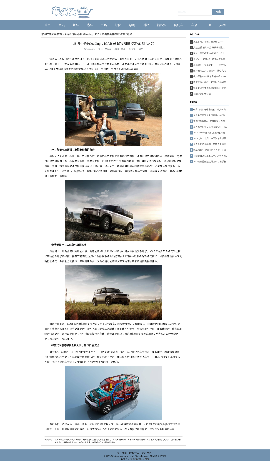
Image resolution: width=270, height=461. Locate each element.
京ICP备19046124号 (139, 459)
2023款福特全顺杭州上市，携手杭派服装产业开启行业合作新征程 (225, 161)
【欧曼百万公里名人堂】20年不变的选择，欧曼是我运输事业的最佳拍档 (228, 156)
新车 (75, 25)
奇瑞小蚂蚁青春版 (202, 94)
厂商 (208, 25)
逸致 (92, 156)
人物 (222, 25)
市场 (104, 25)
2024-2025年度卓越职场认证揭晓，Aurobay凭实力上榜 (219, 133)
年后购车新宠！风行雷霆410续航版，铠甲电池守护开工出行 (222, 115)
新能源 (161, 25)
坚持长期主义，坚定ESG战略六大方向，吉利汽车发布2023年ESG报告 (227, 71)
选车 (90, 25)
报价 (118, 25)
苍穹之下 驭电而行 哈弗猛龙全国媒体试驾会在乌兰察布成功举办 (224, 59)
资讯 (61, 25)
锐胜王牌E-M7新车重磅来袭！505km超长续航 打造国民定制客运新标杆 (227, 76)
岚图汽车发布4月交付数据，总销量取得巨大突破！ (217, 121)
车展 (194, 25)
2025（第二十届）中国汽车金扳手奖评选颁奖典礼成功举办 (221, 138)
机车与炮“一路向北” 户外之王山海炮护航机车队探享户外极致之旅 (225, 150)
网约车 (178, 25)
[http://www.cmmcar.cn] (80, 19)
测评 (146, 25)
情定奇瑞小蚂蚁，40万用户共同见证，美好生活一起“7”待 (221, 82)
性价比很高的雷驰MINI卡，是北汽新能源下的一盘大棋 (219, 53)
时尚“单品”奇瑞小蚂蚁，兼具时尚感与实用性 (215, 109)
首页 (47, 25)
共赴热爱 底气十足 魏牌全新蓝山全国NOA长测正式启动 (220, 47)
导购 (132, 25)
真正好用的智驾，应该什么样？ (208, 42)
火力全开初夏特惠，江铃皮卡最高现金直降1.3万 (216, 144)
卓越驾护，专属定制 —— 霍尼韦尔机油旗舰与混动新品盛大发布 (224, 65)
